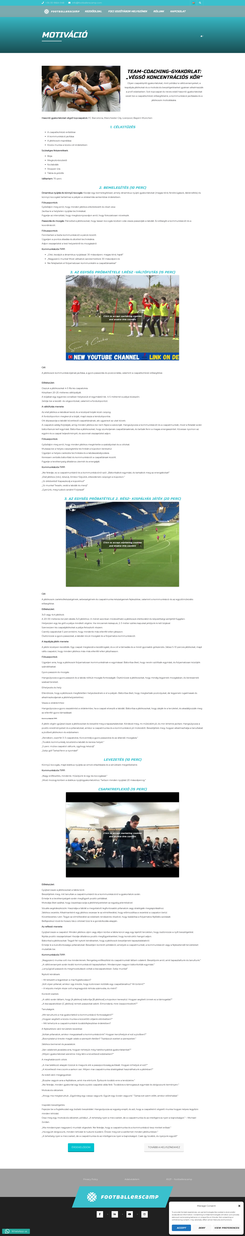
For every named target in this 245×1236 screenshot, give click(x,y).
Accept (181, 1228)
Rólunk (158, 11)
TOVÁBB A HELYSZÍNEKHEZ (164, 1147)
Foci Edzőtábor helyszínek (127, 11)
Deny (202, 1228)
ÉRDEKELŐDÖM (81, 1147)
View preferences (226, 1228)
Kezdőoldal (93, 11)
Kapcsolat (177, 11)
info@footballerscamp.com (87, 2)
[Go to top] (122, 1197)
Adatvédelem (132, 1179)
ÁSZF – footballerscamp (179, 1179)
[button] (239, 1205)
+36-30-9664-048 (55, 2)
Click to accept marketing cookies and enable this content (122, 318)
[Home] (62, 11)
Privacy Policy (90, 1179)
